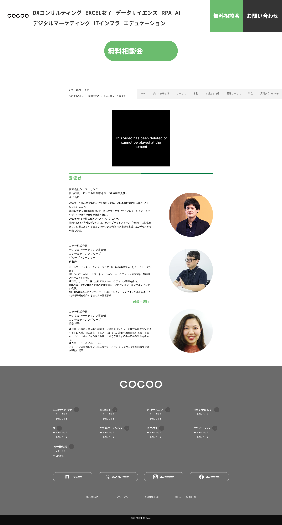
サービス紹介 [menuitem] (61, 414)
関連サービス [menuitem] (234, 93)
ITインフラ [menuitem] (107, 23)
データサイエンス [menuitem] (137, 13)
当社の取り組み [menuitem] (92, 497)
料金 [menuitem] (250, 93)
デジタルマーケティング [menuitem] (61, 23)
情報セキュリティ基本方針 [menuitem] (185, 497)
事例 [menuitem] (195, 93)
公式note (77, 476)
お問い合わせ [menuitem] (61, 418)
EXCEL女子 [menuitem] (98, 13)
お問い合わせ (262, 16)
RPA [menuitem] (166, 13)
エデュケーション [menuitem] (144, 23)
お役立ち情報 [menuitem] (212, 93)
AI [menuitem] (177, 13)
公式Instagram (167, 476)
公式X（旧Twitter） (121, 476)
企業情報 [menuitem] (59, 455)
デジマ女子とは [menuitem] (161, 93)
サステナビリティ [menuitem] (122, 497)
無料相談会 (226, 16)
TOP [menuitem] (143, 93)
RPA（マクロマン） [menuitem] (203, 409)
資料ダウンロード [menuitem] (269, 93)
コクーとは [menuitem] (60, 450)
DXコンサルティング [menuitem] (57, 13)
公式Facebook (212, 476)
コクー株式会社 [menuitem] (60, 446)
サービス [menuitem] (181, 93)
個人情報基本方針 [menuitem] (152, 497)
